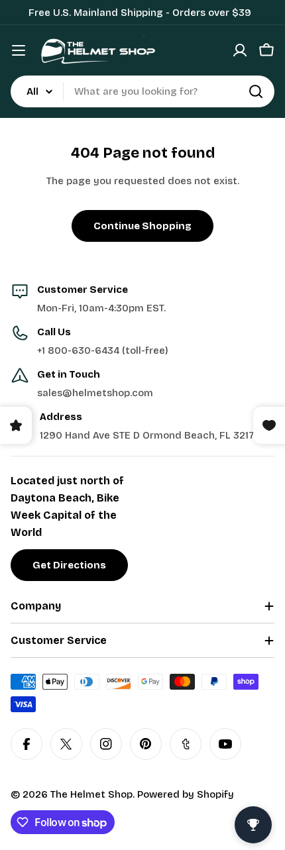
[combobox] (142, 91)
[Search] (256, 91)
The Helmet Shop (91, 794)
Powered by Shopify (185, 794)
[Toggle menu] (19, 50)
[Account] (240, 50)
